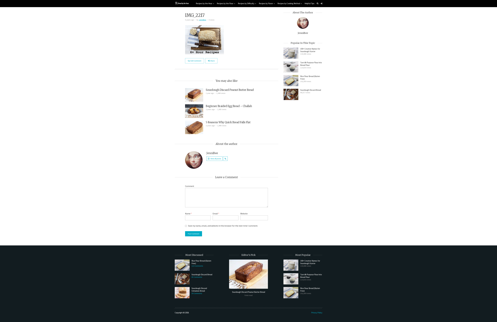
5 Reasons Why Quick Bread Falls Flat (228, 122)
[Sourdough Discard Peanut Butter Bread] (194, 94)
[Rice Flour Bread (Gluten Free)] (290, 80)
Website (244, 213)
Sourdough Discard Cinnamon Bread (199, 289)
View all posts (215, 158)
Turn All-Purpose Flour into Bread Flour (311, 63)
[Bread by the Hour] (182, 3)
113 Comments (197, 266)
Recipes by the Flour (225, 3)
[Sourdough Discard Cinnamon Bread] (182, 292)
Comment (189, 186)
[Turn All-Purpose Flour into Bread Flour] (290, 66)
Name (188, 213)
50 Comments (197, 293)
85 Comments (197, 277)
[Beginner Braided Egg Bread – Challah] (194, 110)
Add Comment (195, 61)
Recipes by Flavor (266, 3)
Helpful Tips (309, 3)
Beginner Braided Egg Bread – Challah (229, 106)
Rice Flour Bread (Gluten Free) (310, 77)
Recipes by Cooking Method (288, 3)
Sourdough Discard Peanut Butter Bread (230, 89)
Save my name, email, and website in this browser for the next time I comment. (223, 225)
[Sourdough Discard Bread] (290, 94)
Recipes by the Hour (204, 3)
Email (216, 213)
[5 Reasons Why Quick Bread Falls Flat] (194, 127)
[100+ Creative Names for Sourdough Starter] (290, 53)
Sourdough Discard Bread (310, 90)
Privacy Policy (316, 312)
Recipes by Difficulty (246, 3)
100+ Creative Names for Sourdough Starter (310, 50)
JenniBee (202, 20)
